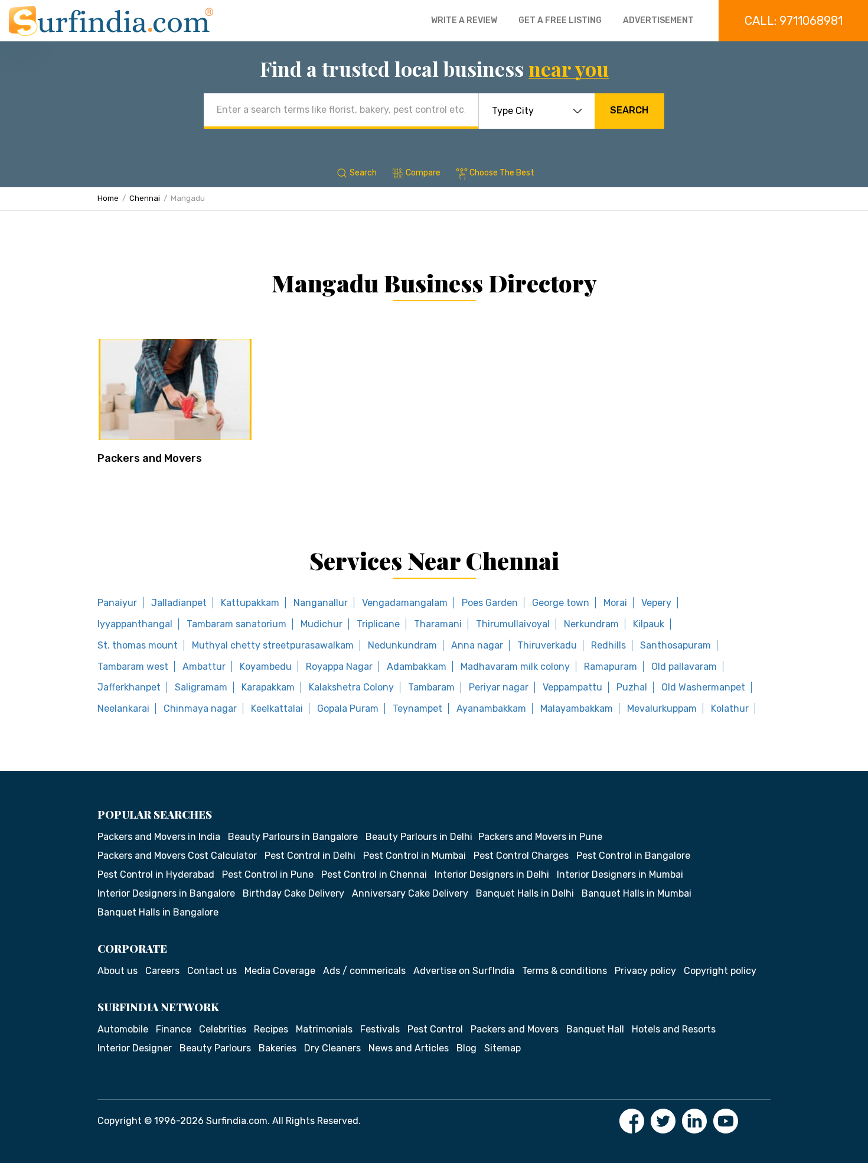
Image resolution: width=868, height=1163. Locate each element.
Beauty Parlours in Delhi (419, 836)
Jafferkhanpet (129, 687)
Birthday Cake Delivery (293, 893)
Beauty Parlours (215, 1048)
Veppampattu (572, 687)
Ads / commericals (364, 970)
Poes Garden (490, 602)
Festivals (380, 1029)
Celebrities (222, 1029)
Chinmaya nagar (200, 708)
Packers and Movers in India (158, 836)
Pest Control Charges (521, 855)
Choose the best (501, 173)
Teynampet (417, 708)
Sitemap (502, 1048)
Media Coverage (279, 970)
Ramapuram (610, 666)
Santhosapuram (675, 645)
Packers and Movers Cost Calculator (177, 855)
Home (108, 198)
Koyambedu (266, 666)
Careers (162, 970)
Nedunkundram (402, 645)
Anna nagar (477, 645)
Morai (615, 602)
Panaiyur (117, 602)
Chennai (144, 198)
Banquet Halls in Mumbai (636, 893)
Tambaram (431, 687)
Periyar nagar (498, 687)
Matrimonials (324, 1029)
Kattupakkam (250, 602)
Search (629, 110)
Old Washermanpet (703, 687)
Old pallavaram (684, 666)
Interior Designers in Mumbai (620, 874)
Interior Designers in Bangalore (166, 893)
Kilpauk (648, 624)
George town (560, 602)
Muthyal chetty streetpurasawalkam (273, 645)
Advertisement (658, 20)
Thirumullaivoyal (513, 624)
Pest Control (435, 1029)
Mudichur (321, 624)
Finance (173, 1029)
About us (117, 970)
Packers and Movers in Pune (540, 836)
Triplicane (378, 624)
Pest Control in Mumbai (414, 855)
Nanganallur (320, 602)
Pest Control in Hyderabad (155, 874)
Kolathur (730, 708)
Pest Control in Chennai (374, 874)
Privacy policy (645, 970)
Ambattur (204, 666)
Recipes (271, 1029)
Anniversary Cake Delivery (410, 893)
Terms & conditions (564, 970)
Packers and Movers (149, 458)
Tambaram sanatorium (236, 624)
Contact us (212, 970)
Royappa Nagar (339, 666)
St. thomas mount (137, 645)
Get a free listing (560, 20)
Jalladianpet (179, 602)
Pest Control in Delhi (310, 855)
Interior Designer (134, 1048)
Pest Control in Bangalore (633, 855)
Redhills (608, 645)
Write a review (464, 20)
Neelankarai (123, 708)
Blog (466, 1048)
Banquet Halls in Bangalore (157, 912)
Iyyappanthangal (134, 624)
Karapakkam (268, 687)
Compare (423, 173)
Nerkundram (591, 624)
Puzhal (631, 687)
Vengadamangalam (405, 602)
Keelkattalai (277, 708)
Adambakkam (416, 666)
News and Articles (408, 1048)
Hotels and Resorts (674, 1029)
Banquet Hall (595, 1029)
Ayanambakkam (491, 708)
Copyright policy (720, 970)
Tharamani (438, 624)
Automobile (122, 1029)
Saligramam (201, 687)
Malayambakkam (576, 708)
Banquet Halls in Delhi (525, 893)
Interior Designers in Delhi (492, 874)
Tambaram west (132, 666)
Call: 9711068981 (794, 21)
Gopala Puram (347, 708)
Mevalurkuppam (662, 708)
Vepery (656, 602)
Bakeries (277, 1048)
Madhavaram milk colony (515, 666)
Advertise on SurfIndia (463, 970)
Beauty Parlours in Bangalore (293, 836)
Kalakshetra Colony (351, 687)
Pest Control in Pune (268, 874)
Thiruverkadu (547, 645)
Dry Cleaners (332, 1048)
